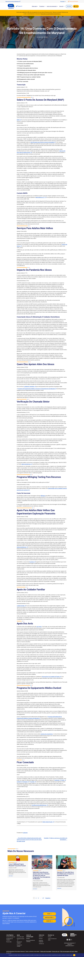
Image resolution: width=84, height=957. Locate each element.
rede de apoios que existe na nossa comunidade (42, 142)
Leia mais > (11, 875)
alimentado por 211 (40, 197)
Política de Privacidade (45, 951)
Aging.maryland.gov (21, 547)
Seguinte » (47, 898)
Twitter (62, 780)
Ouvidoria (31, 561)
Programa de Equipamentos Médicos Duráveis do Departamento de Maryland (36, 388)
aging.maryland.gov (26, 464)
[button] (65, 1)
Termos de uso (55, 951)
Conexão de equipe (10, 936)
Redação (28, 938)
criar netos (39, 626)
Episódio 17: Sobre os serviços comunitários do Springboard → (55, 838)
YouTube (32, 781)
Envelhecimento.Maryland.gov (39, 805)
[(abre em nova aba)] (70, 934)
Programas (41, 6)
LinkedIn (19, 781)
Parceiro (49, 936)
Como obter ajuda (20, 936)
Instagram (25, 781)
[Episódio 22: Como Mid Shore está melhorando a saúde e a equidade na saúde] (66, 862)
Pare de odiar (8, 941)
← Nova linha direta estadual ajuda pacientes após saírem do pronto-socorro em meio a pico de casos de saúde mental (29, 839)
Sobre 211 (41, 936)
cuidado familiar (21, 605)
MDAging (43, 495)
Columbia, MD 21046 (69, 945)
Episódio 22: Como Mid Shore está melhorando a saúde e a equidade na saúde (65, 874)
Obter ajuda (34, 6)
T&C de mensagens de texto (67, 951)
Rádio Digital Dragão (47, 822)
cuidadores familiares (29, 386)
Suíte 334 (69, 944)
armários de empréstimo (47, 734)
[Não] (82, 955)
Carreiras (40, 938)
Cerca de (61, 6)
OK (74, 955)
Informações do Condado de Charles (51, 676)
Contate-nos (41, 943)
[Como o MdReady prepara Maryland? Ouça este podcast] (18, 858)
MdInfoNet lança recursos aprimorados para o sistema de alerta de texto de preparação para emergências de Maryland (41, 875)
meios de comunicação (52, 6)
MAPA (18, 119)
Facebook (56, 780)
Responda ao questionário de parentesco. (51, 14)
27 (43, 898)
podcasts (25, 832)
